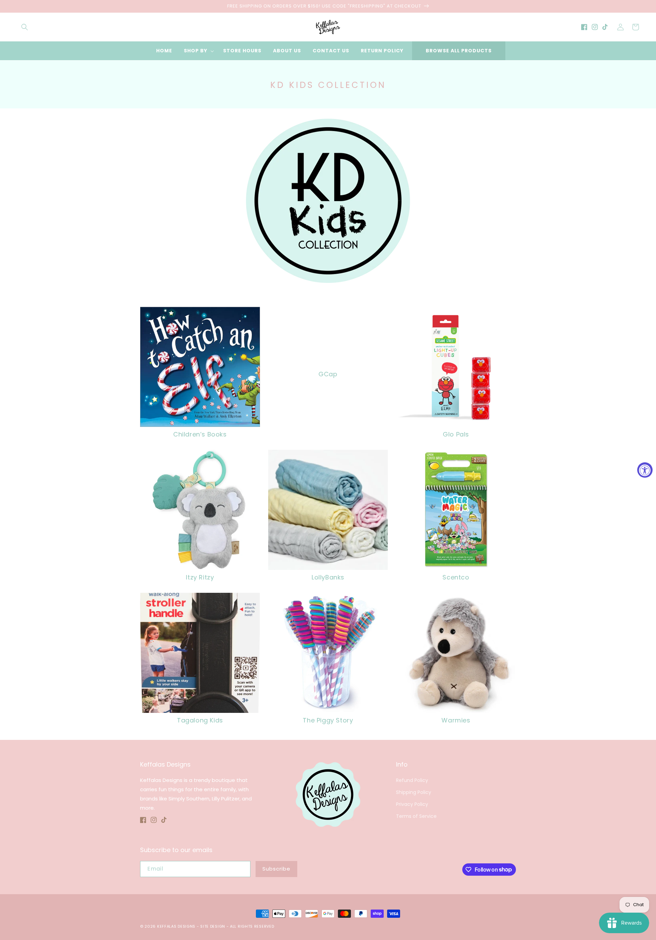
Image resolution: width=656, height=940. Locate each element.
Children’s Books (200, 434)
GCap (327, 374)
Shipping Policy (413, 792)
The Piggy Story (328, 720)
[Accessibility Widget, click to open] (645, 470)
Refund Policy (412, 780)
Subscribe (276, 868)
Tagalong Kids (200, 720)
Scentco (455, 577)
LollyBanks (328, 577)
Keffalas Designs (176, 926)
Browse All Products (459, 50)
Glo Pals (456, 434)
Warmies (455, 720)
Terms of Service (416, 816)
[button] (24, 27)
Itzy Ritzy (200, 577)
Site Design (212, 926)
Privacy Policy (412, 804)
